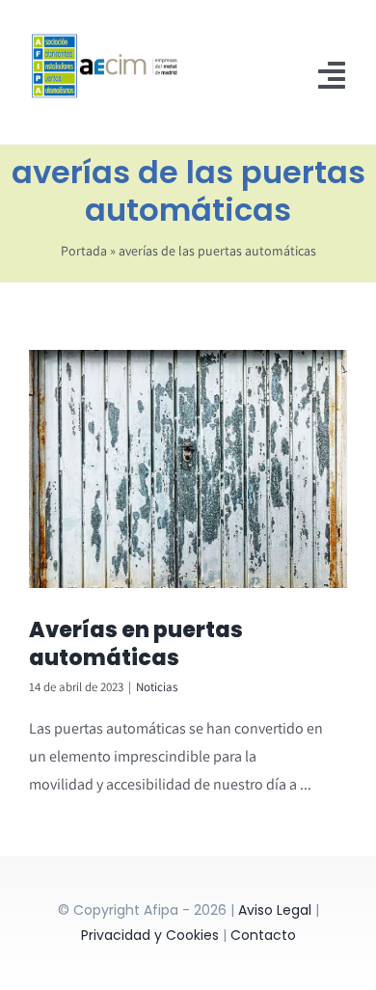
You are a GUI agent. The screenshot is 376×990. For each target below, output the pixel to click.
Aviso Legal (274, 910)
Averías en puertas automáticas (136, 644)
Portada (84, 250)
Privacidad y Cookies (150, 935)
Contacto (263, 935)
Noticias (156, 687)
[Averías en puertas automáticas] (188, 469)
